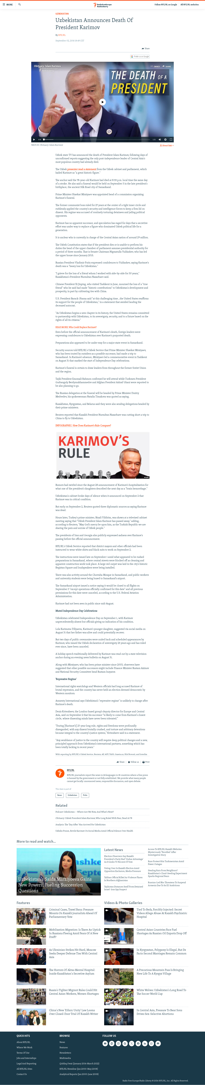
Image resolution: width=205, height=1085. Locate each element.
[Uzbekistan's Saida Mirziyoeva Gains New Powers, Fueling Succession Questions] (59, 872)
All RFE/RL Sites (24, 1069)
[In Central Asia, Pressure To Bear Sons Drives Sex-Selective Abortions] (119, 1017)
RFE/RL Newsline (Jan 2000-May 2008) (79, 1069)
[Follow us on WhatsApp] (151, 1043)
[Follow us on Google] (125, 1043)
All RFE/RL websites (190, 5)
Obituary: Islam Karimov (47, 66)
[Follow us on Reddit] (111, 1043)
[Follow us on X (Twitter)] (131, 1043)
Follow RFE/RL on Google (166, 5)
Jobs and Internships (26, 1058)
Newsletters (65, 1053)
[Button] (145, 48)
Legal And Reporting (26, 1064)
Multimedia (65, 1058)
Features (64, 1048)
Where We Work (24, 1048)
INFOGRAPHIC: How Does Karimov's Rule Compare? (83, 426)
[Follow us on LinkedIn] (144, 1043)
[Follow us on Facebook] (138, 1043)
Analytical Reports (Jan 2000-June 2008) (79, 1074)
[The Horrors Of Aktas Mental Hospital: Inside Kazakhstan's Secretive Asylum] (31, 976)
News (62, 1042)
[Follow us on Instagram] (118, 1043)
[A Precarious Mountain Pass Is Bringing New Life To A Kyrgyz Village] (119, 976)
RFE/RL (62, 35)
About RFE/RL (23, 1042)
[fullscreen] (171, 139)
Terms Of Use (23, 1053)
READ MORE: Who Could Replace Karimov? (76, 327)
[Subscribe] (158, 1043)
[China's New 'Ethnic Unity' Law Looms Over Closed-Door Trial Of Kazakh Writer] (31, 1017)
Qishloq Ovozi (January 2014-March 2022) (79, 1064)
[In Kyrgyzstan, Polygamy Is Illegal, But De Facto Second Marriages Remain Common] (119, 956)
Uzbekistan (62, 14)
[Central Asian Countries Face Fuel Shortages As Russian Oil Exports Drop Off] (119, 936)
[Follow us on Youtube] (105, 1043)
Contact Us (22, 1074)
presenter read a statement (82, 169)
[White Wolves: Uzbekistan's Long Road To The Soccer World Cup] (119, 997)
